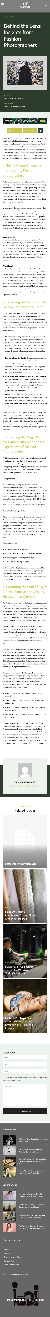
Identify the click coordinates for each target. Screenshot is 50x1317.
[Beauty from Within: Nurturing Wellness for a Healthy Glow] (9, 1151)
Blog (7, 859)
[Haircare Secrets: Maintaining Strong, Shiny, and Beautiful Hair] (25, 896)
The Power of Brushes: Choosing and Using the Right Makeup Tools (32, 1227)
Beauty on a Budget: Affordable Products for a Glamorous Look (31, 1195)
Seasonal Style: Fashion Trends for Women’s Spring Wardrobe (19, 970)
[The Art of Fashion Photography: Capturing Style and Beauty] (9, 1206)
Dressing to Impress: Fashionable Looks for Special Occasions (32, 1216)
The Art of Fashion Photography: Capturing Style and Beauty (31, 1206)
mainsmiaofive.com (13, 98)
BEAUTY (8, 907)
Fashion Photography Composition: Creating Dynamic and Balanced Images (19, 1023)
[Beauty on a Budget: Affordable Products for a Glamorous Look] (9, 1195)
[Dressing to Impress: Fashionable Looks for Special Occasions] (9, 1216)
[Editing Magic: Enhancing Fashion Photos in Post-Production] (9, 1172)
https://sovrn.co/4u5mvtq (20, 864)
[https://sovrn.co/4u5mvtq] (25, 841)
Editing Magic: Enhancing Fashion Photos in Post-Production (31, 1172)
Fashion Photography (15, 106)
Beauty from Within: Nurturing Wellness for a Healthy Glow (30, 1150)
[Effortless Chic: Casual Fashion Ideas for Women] (9, 1140)
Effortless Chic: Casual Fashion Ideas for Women (33, 1140)
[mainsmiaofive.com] (25, 770)
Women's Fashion (12, 962)
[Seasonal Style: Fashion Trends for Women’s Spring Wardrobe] (25, 951)
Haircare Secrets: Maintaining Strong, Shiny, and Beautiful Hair (20, 915)
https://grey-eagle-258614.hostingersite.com (25, 786)
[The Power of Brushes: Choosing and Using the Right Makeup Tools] (9, 1227)
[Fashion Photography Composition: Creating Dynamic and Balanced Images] (25, 1006)
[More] (40, 130)
